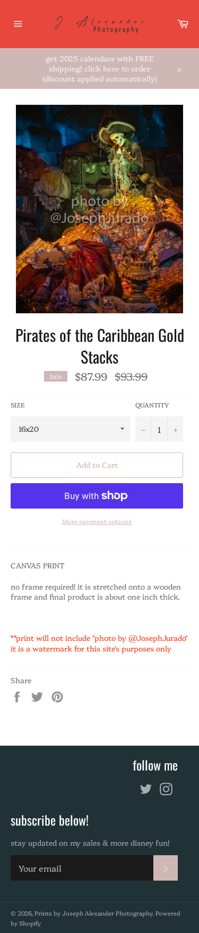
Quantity (152, 405)
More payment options (97, 521)
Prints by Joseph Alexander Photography (93, 913)
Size (17, 405)
